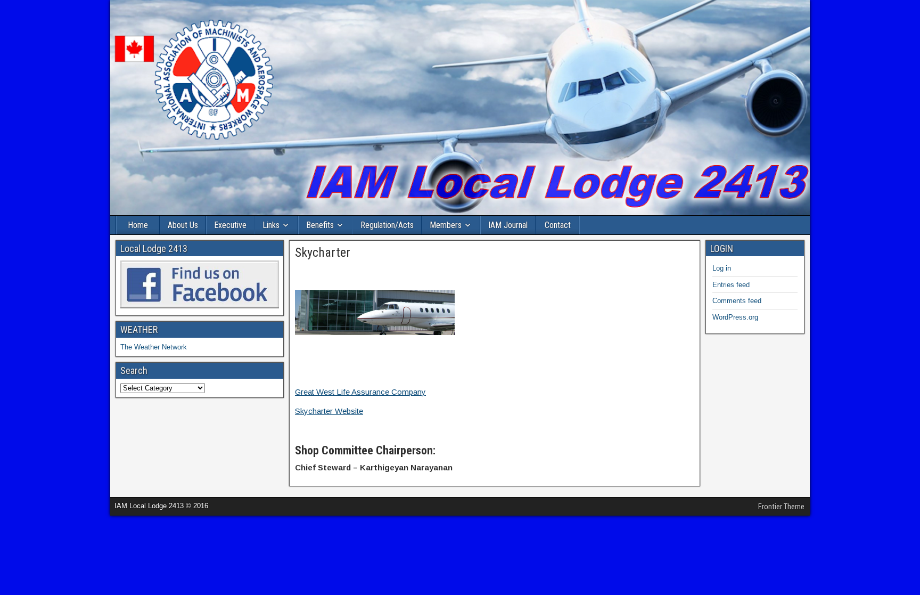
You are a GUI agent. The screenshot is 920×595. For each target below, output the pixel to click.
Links (271, 225)
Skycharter (322, 252)
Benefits (320, 225)
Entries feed (731, 285)
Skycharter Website (329, 410)
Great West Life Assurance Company (360, 391)
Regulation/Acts (387, 225)
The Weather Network (153, 347)
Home (138, 225)
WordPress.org (735, 317)
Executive (230, 225)
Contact (558, 225)
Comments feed (736, 301)
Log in (721, 268)
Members (446, 225)
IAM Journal (508, 225)
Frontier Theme (781, 506)
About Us (183, 225)
